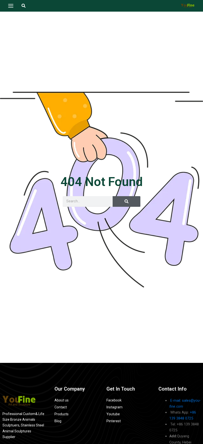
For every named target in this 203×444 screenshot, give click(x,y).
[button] (24, 6)
